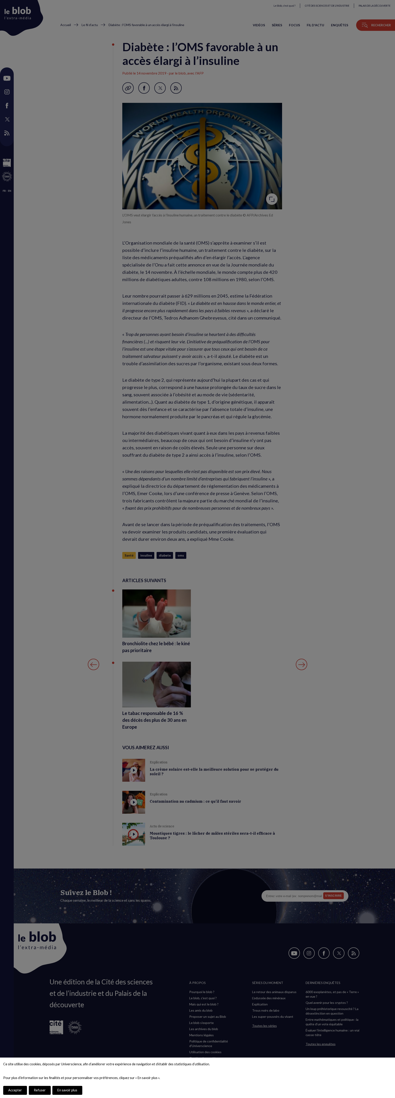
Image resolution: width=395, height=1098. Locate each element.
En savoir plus (67, 1090)
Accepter (15, 1090)
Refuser (40, 1090)
